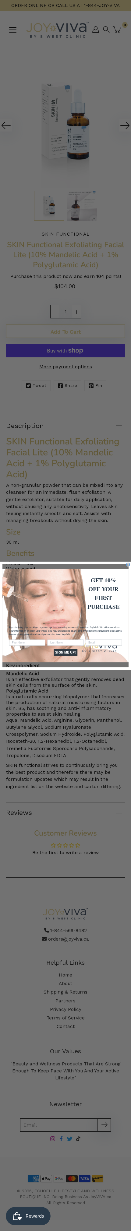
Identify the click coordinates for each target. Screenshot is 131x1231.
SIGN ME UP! (65, 652)
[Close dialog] (128, 564)
